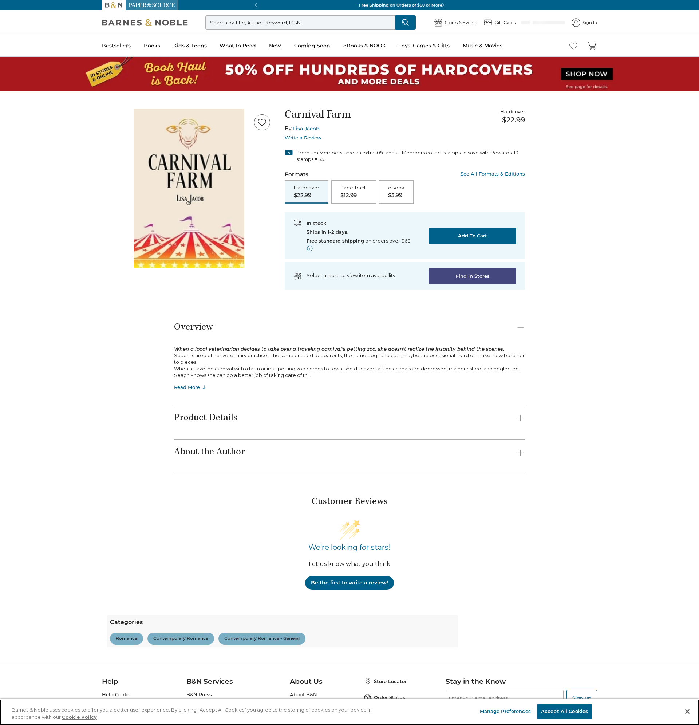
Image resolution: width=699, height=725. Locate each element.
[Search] (429, 22)
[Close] (687, 712)
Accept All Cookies (564, 711)
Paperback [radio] (353, 192)
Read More (187, 388)
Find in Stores (473, 277)
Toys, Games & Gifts (424, 45)
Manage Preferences (505, 711)
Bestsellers (116, 45)
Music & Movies (482, 45)
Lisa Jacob (306, 128)
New (275, 45)
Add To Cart (472, 236)
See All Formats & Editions (493, 174)
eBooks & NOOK (364, 45)
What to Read (238, 45)
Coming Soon (312, 45)
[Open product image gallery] (189, 188)
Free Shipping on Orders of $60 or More (349, 5)
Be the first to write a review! (349, 583)
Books (152, 45)
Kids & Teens (190, 45)
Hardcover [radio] (306, 192)
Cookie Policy (79, 717)
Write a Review (303, 138)
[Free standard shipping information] (310, 249)
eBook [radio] (396, 192)
